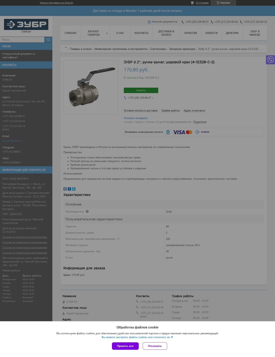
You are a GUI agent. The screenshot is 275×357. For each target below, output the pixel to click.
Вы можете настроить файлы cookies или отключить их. (136, 337)
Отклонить (155, 346)
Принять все (125, 346)
